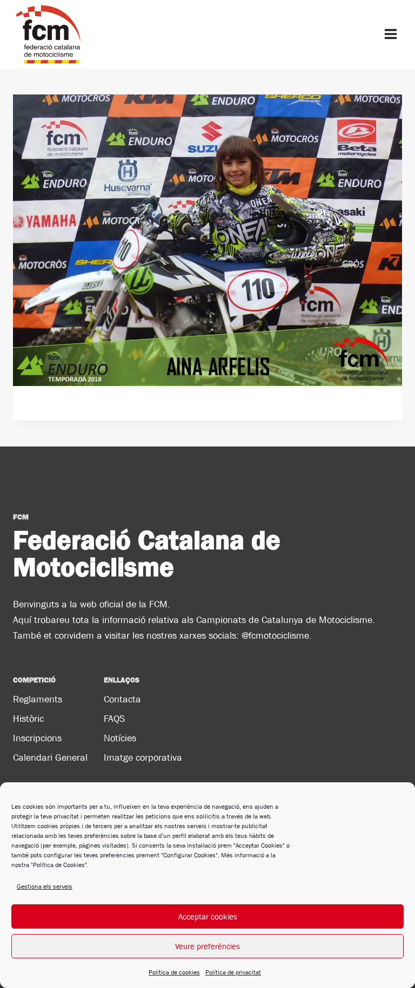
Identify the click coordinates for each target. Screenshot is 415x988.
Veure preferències (207, 946)
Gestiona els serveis (44, 886)
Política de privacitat (233, 972)
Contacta (122, 699)
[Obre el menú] (390, 34)
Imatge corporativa (143, 757)
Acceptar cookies (207, 916)
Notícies (120, 738)
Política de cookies (174, 972)
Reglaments (37, 699)
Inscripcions (37, 738)
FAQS (114, 718)
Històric (28, 718)
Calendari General (50, 757)
